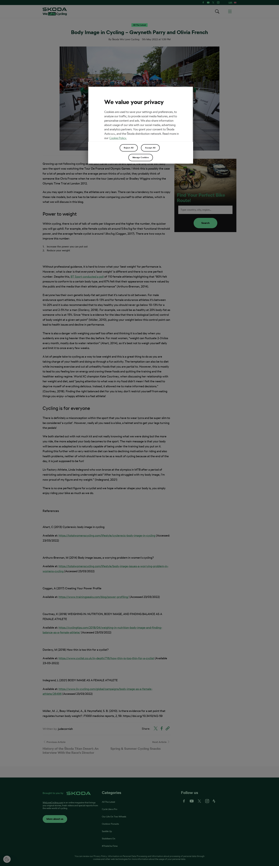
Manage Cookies (141, 157)
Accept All (150, 148)
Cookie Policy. (118, 138)
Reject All (129, 148)
